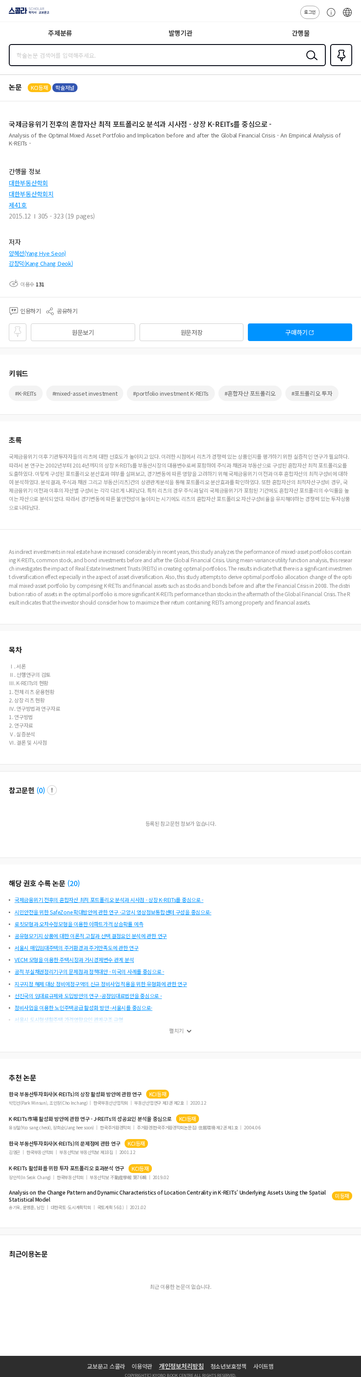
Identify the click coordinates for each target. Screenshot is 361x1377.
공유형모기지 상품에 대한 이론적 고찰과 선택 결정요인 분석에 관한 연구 (91, 935)
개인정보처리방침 (181, 1366)
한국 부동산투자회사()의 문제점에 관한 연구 (64, 1143)
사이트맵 (263, 1366)
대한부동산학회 (28, 182)
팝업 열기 (52, 790)
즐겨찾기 (339, 65)
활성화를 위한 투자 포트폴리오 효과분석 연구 (66, 1168)
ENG (347, 16)
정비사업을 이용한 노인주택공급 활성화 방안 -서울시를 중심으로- (83, 1007)
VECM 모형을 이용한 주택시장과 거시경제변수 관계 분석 (74, 959)
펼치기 (176, 1031)
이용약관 (142, 1366)
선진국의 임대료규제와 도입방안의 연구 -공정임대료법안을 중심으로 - (88, 995)
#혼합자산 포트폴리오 (250, 393)
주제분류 (60, 32)
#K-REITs (26, 393)
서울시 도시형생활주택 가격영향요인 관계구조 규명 (69, 1019)
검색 (310, 62)
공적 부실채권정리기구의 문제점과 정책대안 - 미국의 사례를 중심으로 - (89, 971)
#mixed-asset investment (85, 393)
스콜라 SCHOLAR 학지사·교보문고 (27, 13)
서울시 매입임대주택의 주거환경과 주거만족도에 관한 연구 (77, 947)
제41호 (18, 204)
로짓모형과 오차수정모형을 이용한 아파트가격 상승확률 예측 (79, 924)
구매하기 (296, 332)
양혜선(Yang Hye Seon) (37, 253)
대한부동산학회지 (31, 193)
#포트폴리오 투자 (311, 393)
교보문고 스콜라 (106, 1366)
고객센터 (329, 16)
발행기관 (181, 32)
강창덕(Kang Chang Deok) (41, 263)
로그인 (310, 11)
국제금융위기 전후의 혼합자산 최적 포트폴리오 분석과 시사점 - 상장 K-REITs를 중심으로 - (109, 899)
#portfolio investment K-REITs (171, 393)
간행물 (301, 32)
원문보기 (83, 332)
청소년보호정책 (228, 1366)
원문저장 (191, 332)
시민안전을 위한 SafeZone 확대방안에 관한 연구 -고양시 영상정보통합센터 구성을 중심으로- (113, 912)
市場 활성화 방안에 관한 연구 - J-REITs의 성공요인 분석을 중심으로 (90, 1118)
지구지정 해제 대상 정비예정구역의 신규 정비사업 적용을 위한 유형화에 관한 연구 (101, 983)
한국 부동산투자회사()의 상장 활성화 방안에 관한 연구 (75, 1094)
